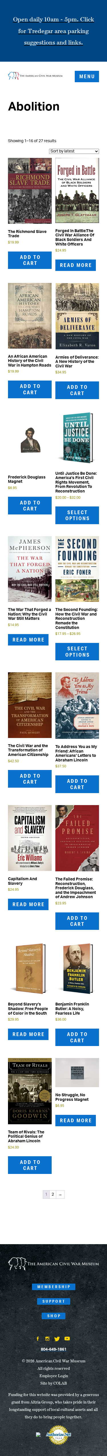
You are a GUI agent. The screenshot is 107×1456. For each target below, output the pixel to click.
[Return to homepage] (35, 76)
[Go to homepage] (53, 1269)
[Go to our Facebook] (38, 1339)
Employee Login (53, 1375)
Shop (54, 1315)
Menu (87, 76)
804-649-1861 (53, 1350)
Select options (77, 515)
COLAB (60, 1383)
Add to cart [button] (30, 260)
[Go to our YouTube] (67, 1339)
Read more (76, 265)
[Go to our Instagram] (47, 1339)
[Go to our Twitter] (57, 1339)
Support (54, 1301)
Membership (54, 1286)
